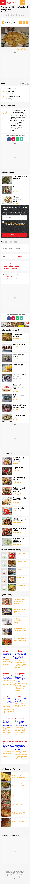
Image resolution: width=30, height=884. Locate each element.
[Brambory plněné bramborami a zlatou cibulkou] (6, 776)
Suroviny (4, 83)
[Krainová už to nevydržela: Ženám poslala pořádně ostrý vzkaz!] (9, 655)
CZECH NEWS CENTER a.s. (18, 871)
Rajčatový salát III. (22, 553)
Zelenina (20, 256)
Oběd (5, 266)
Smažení (17, 266)
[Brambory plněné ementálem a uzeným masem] (6, 785)
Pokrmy (6, 263)
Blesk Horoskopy (8, 741)
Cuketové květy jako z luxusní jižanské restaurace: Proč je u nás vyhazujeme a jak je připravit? (21, 755)
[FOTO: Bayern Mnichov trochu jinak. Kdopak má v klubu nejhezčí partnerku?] (9, 723)
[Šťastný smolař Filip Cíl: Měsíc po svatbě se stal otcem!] (21, 699)
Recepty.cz (4, 831)
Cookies (7, 876)
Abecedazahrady (21, 741)
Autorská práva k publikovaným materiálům (15, 873)
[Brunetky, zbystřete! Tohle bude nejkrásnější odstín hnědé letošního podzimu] (21, 678)
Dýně (12, 276)
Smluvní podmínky (9, 228)
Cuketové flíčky (21, 561)
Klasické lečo (20, 577)
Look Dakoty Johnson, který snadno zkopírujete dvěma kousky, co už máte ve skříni (8, 709)
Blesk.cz (18, 696)
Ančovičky (7, 276)
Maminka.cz (19, 719)
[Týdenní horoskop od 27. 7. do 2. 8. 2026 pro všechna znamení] (9, 677)
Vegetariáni (7, 268)
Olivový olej (19, 278)
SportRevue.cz (8, 719)
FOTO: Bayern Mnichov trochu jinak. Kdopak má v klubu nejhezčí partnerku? (8, 731)
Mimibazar (19, 651)
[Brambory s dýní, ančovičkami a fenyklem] (15, 46)
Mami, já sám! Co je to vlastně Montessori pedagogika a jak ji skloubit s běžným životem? (21, 664)
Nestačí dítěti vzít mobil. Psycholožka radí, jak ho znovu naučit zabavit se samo (20, 731)
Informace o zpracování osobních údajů (14, 875)
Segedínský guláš (22, 585)
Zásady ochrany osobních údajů (19, 228)
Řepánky (19, 569)
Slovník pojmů (16, 268)
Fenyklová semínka (9, 278)
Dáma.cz (6, 674)
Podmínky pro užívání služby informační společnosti (15, 874)
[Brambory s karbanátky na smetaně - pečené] (6, 821)
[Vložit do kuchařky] (21, 22)
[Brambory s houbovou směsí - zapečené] (6, 803)
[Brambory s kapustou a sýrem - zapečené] (6, 812)
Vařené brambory (8, 281)
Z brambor (12, 263)
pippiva (6, 11)
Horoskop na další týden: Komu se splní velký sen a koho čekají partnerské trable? (8, 753)
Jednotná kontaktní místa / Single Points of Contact (15, 877)
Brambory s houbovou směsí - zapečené (18, 803)
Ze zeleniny (20, 263)
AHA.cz (5, 651)
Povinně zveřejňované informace (15, 879)
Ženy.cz (5, 696)
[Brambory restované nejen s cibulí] (6, 794)
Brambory (13, 256)
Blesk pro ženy (20, 674)
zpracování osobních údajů (20, 224)
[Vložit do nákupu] (24, 22)
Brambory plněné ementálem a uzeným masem (18, 785)
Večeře (11, 266)
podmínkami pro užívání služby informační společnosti (16, 222)
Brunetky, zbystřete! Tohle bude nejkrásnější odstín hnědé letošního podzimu (21, 687)
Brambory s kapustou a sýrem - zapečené (18, 812)
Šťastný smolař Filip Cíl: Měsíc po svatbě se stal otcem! (20, 705)
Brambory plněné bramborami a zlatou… (18, 776)
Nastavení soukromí (15, 876)
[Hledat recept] (22, 2)
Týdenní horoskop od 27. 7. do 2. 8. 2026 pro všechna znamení (9, 682)
